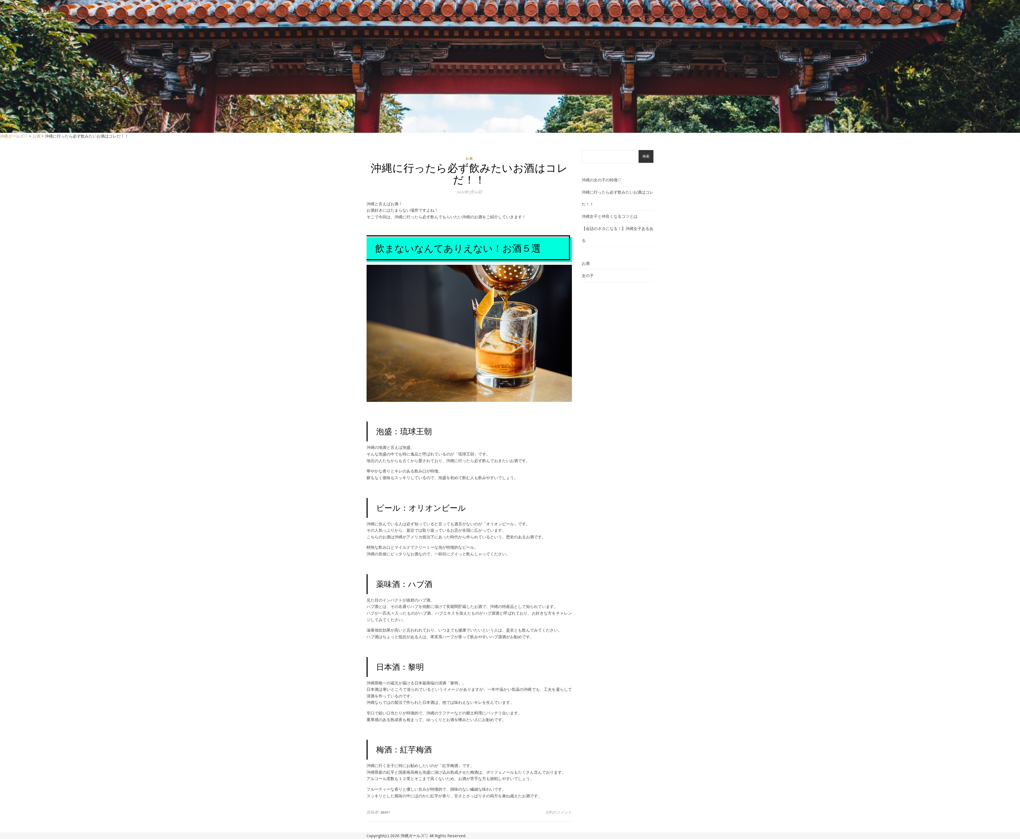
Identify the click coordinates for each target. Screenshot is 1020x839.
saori (385, 812)
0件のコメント (559, 812)
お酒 (469, 158)
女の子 (588, 275)
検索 (646, 156)
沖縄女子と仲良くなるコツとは (610, 216)
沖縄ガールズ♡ (414, 835)
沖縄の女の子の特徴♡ (602, 179)
